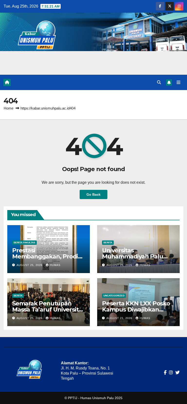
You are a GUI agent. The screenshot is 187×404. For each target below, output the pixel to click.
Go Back (93, 194)
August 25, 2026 (30, 265)
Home (8, 108)
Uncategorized (113, 295)
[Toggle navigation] (178, 82)
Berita (107, 242)
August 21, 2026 (119, 318)
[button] (159, 82)
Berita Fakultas (24, 242)
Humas (55, 265)
